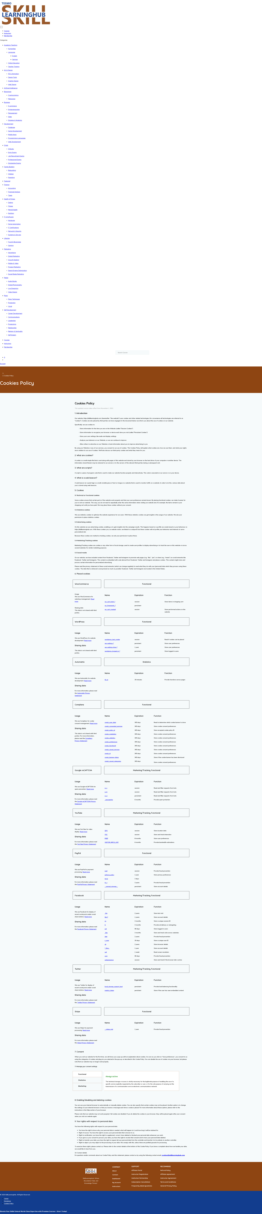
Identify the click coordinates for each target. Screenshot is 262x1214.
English (14, 56)
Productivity (12, 324)
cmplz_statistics (110, 738)
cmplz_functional (110, 746)
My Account (116, 1182)
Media (6, 278)
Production (11, 303)
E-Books (11, 149)
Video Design (12, 292)
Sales (10, 117)
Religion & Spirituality (15, 331)
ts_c (106, 883)
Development (8, 124)
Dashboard (116, 1179)
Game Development (15, 131)
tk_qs (106, 680)
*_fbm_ (107, 948)
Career (6, 1198)
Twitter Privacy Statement (86, 1002)
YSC (106, 834)
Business (7, 102)
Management (12, 113)
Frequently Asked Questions (142, 1186)
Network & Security (14, 231)
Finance (6, 185)
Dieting (10, 203)
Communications (14, 317)
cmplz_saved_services (112, 750)
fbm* (106, 917)
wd (106, 952)
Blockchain (7, 92)
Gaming (11, 245)
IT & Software (9, 217)
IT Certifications (13, 228)
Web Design (12, 84)
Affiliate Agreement (167, 1174)
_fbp (106, 933)
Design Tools (12, 77)
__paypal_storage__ (111, 886)
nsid (106, 871)
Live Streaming (13, 288)
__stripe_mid (109, 1029)
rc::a (106, 796)
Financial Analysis (14, 192)
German (15, 59)
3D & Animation (13, 74)
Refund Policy (165, 1170)
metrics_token (109, 990)
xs (105, 921)
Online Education (14, 63)
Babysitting (12, 170)
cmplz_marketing (110, 734)
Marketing (7, 249)
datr (106, 936)
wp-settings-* (109, 643)
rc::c (106, 788)
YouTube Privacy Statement (86, 844)
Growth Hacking (13, 260)
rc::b (106, 792)
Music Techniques (14, 299)
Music (6, 296)
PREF (106, 838)
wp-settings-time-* (111, 647)
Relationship (12, 328)
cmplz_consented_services (113, 726)
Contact (115, 1175)
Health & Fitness (9, 199)
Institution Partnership (140, 1178)
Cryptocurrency (13, 95)
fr (105, 925)
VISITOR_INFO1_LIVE (112, 842)
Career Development (15, 313)
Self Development (10, 310)
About (114, 1171)
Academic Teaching (10, 45)
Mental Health (12, 210)
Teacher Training (13, 67)
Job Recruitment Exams (16, 156)
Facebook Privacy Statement (86, 929)
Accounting (12, 188)
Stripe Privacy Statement (85, 1043)
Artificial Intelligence (10, 88)
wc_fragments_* (110, 605)
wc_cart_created (110, 609)
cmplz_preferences (111, 742)
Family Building (9, 167)
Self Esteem (12, 335)
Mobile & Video (13, 263)
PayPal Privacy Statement (86, 884)
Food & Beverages (14, 242)
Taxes (10, 195)
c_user (107, 940)
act (106, 929)
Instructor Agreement (168, 1178)
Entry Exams (12, 152)
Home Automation (14, 224)
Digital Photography (15, 285)
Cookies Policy (9, 1203)
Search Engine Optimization (17, 271)
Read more (87, 640)
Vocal (10, 306)
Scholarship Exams (14, 163)
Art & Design (8, 70)
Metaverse (11, 99)
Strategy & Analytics (15, 120)
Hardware (11, 220)
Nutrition (11, 213)
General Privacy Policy (168, 1186)
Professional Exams (14, 160)
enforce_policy (109, 875)
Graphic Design (13, 81)
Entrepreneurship (14, 110)
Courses (6, 31)
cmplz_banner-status (112, 757)
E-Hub (6, 145)
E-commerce (12, 106)
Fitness (10, 206)
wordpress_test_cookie (112, 639)
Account (2, 364)
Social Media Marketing (16, 274)
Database (11, 127)
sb (105, 944)
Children (11, 174)
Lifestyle (7, 238)
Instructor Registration (140, 1174)
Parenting (11, 177)
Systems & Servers (14, 235)
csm (106, 956)
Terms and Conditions (168, 1182)
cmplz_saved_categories (113, 761)
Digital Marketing (14, 256)
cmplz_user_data (110, 722)
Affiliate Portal (137, 1170)
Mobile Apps (12, 135)
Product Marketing (14, 267)
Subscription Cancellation (141, 1182)
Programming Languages (16, 138)
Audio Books (12, 281)
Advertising (12, 253)
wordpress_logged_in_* (112, 651)
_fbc (106, 913)
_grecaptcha (109, 800)
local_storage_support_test (114, 986)
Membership (8, 36)
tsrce (106, 879)
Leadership (12, 321)
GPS (106, 831)
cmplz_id (108, 753)
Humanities (12, 49)
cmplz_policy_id (110, 730)
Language (11, 52)
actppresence (109, 960)
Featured (7, 181)
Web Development (14, 142)
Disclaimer (7, 1201)
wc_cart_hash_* (110, 602)
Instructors (7, 33)
